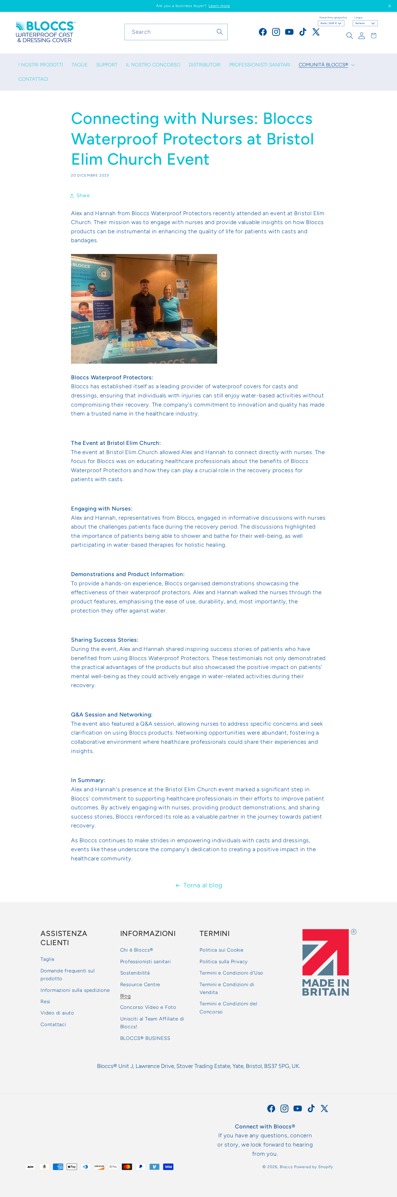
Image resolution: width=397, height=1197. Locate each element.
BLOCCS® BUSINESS (145, 1038)
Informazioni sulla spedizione (75, 990)
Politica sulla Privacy (224, 961)
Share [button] (83, 195)
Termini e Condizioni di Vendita (227, 988)
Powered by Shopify (313, 1166)
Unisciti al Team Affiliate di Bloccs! (152, 1022)
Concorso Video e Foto (148, 1007)
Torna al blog (203, 885)
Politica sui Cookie (222, 950)
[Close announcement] (389, 6)
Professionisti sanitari (145, 961)
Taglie (48, 959)
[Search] (219, 31)
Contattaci (53, 1024)
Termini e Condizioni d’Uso (231, 973)
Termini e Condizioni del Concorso (228, 1008)
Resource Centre (140, 984)
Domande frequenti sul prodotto (68, 974)
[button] (326, 65)
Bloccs (286, 1166)
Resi (45, 1001)
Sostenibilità (135, 973)
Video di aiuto (57, 1013)
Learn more (219, 6)
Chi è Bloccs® (136, 950)
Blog (125, 996)
